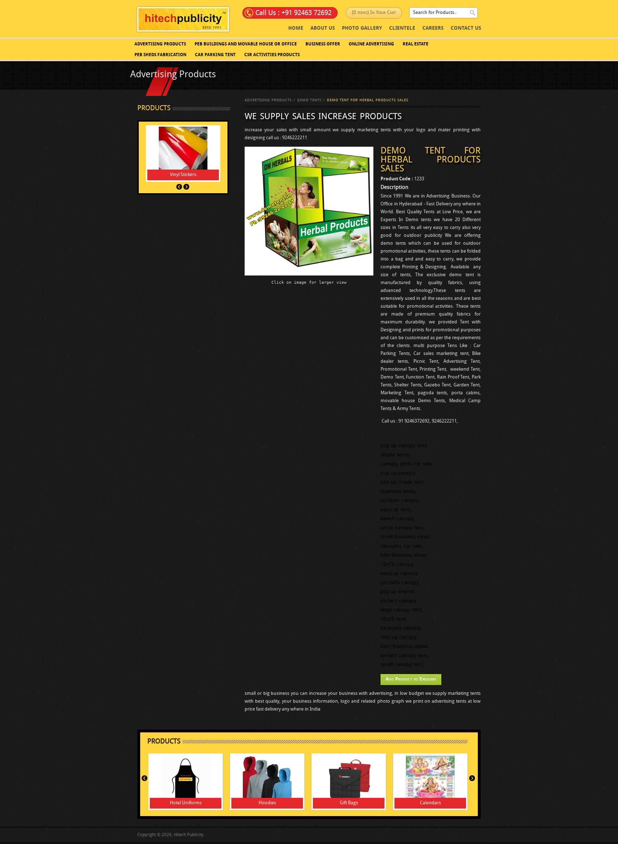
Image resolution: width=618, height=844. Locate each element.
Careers (432, 28)
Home (295, 28)
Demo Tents (309, 100)
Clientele (402, 28)
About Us (322, 28)
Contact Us (466, 28)
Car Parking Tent (215, 55)
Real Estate (415, 44)
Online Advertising (371, 44)
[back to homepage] (183, 19)
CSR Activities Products (272, 55)
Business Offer (322, 44)
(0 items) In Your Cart (374, 12)
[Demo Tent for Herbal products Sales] (309, 211)
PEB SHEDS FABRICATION (160, 55)
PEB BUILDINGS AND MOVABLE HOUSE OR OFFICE (246, 44)
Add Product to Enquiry (411, 679)
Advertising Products (160, 44)
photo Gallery (362, 28)
